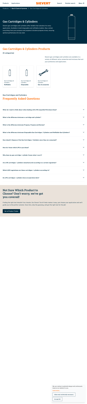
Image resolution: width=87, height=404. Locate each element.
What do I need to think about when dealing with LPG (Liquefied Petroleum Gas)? (30, 110)
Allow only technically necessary (64, 394)
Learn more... (56, 390)
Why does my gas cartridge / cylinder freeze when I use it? (22, 155)
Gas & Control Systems (19, 8)
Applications (15, 3)
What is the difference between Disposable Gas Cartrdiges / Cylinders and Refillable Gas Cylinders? (36, 132)
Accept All (57, 399)
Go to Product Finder (11, 211)
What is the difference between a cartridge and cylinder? (22, 117)
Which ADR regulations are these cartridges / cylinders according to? (26, 170)
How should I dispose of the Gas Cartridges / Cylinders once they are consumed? (30, 140)
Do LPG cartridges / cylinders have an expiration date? (21, 178)
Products (6, 3)
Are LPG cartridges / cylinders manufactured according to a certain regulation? (29, 163)
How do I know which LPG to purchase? (16, 147)
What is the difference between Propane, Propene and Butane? (24, 125)
